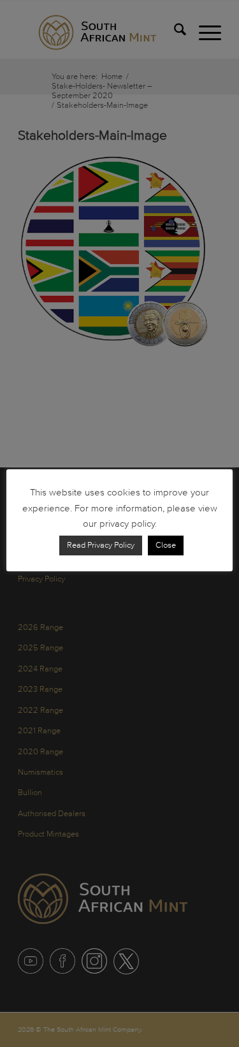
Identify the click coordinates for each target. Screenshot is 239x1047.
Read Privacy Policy (100, 545)
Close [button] (166, 545)
